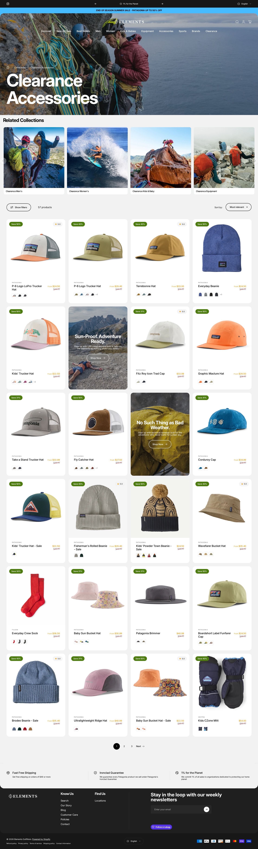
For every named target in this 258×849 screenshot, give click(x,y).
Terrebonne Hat (146, 286)
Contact (65, 824)
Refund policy (12, 843)
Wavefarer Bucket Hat (212, 545)
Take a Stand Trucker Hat (28, 459)
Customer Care (69, 814)
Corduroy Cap (207, 459)
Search (65, 800)
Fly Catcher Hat (84, 459)
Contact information (63, 843)
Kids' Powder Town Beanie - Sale (153, 547)
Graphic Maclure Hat (211, 373)
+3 (221, 294)
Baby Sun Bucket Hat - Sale (153, 720)
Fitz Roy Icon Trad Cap (150, 373)
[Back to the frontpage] (8, 67)
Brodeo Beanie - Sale (25, 720)
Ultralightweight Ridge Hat (90, 720)
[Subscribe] (206, 809)
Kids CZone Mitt (208, 720)
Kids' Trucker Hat (23, 373)
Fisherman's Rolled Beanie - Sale (90, 547)
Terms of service (36, 843)
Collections (20, 67)
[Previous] (96, 4)
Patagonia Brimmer (148, 633)
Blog (63, 810)
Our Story (66, 805)
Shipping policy (49, 843)
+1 (97, 468)
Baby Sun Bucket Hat (87, 633)
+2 (35, 382)
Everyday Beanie (208, 286)
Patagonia (17, 283)
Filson (15, 630)
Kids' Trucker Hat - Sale (27, 545)
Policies (65, 819)
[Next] (162, 4)
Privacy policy (23, 843)
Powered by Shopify (41, 839)
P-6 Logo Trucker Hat (87, 286)
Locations (100, 800)
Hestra (201, 717)
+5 (97, 294)
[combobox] (244, 4)
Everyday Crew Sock (25, 633)
